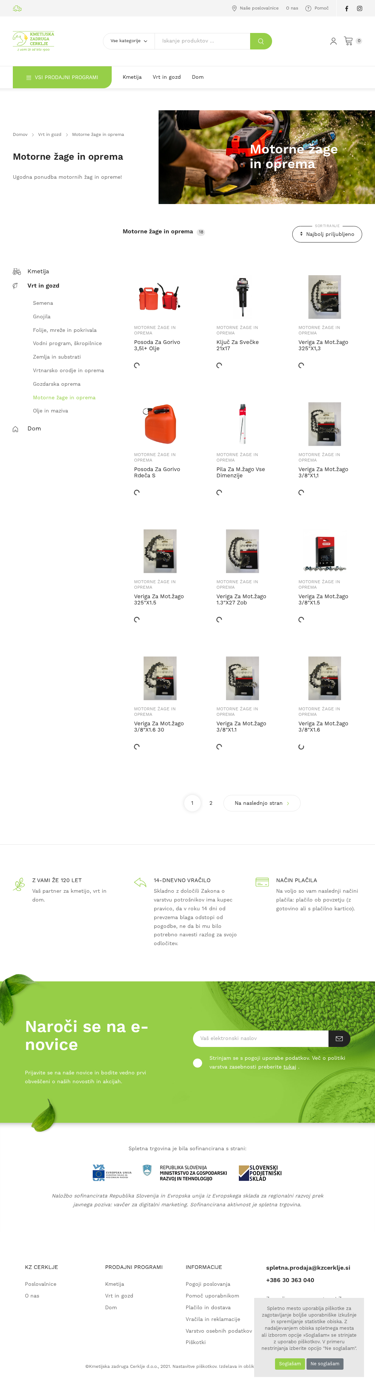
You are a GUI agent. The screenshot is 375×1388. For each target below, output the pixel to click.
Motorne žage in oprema (64, 398)
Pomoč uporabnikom (212, 1296)
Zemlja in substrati (57, 357)
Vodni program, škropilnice (67, 344)
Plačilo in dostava (208, 1308)
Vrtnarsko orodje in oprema (68, 371)
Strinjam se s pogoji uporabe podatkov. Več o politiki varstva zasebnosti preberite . (277, 1062)
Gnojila (42, 317)
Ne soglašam (325, 1364)
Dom (198, 77)
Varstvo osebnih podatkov (219, 1331)
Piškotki (196, 1343)
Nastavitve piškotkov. (195, 1366)
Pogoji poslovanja (208, 1284)
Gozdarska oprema (57, 384)
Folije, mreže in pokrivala (65, 330)
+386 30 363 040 (290, 1280)
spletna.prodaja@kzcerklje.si (308, 1268)
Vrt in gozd (167, 77)
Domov (20, 134)
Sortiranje (327, 226)
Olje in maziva (50, 411)
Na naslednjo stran (260, 803)
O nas (292, 8)
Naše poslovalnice (258, 8)
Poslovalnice (40, 1284)
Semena (43, 303)
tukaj (289, 1067)
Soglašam (290, 1364)
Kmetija (132, 77)
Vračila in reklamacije (213, 1320)
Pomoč (321, 8)
